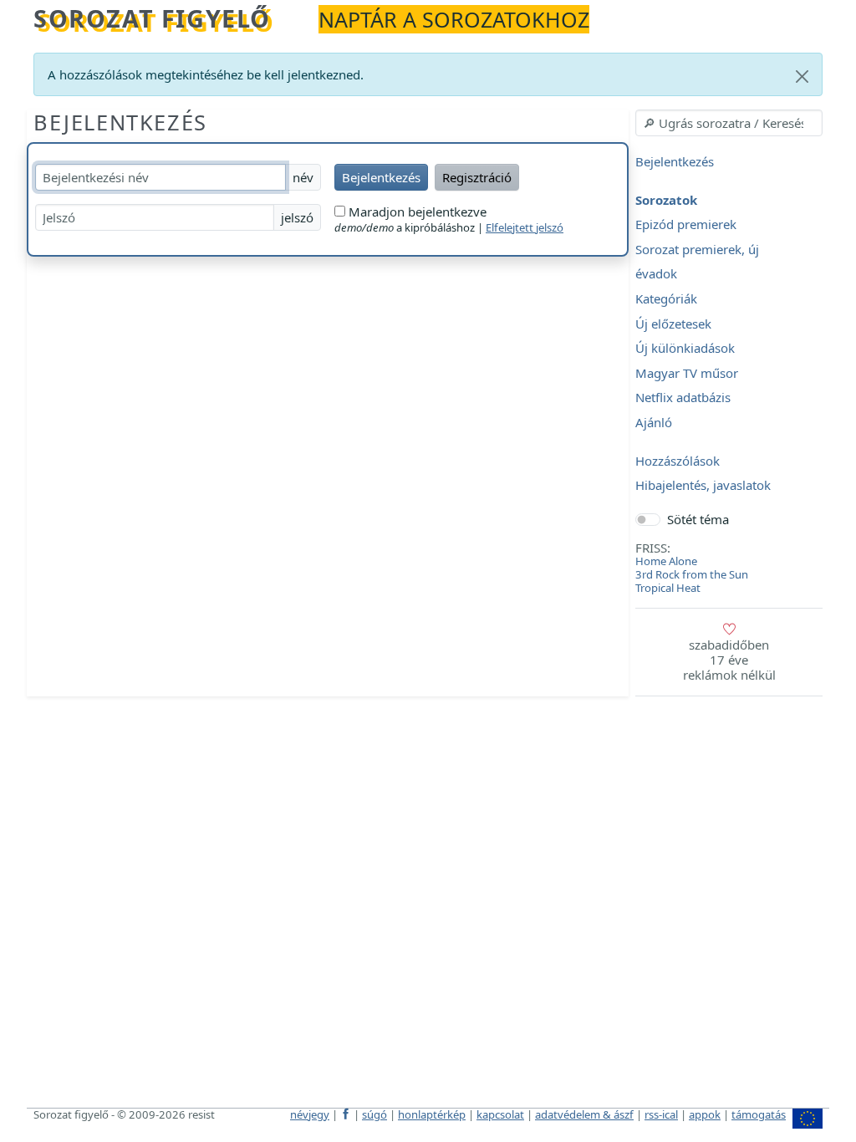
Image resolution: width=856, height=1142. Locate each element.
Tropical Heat (668, 587)
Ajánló (653, 422)
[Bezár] (802, 76)
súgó (374, 1114)
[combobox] (729, 123)
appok (705, 1114)
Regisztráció (477, 177)
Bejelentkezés (120, 122)
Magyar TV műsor (686, 373)
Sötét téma (698, 519)
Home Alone (666, 560)
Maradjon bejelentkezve (416, 211)
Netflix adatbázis (683, 398)
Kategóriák (666, 298)
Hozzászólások (677, 460)
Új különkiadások (685, 348)
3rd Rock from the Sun (691, 574)
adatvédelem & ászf (584, 1114)
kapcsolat (500, 1114)
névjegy (309, 1114)
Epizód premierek (685, 225)
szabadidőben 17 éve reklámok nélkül (729, 659)
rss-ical (661, 1114)
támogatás (758, 1114)
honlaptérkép (432, 1114)
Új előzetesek (673, 323)
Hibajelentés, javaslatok (703, 485)
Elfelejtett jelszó (524, 227)
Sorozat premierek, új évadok (697, 262)
